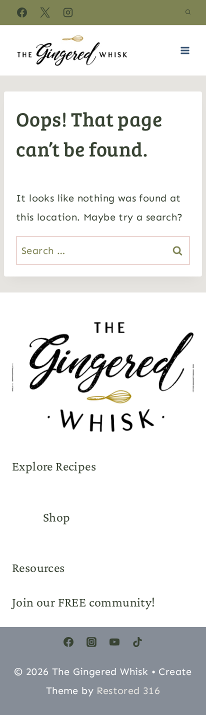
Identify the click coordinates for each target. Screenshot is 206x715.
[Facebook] (22, 12)
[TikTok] (138, 642)
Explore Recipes (54, 466)
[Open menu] (185, 50)
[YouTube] (114, 642)
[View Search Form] (188, 12)
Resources (38, 567)
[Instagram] (68, 12)
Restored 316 (128, 690)
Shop (56, 517)
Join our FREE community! (84, 602)
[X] (45, 12)
